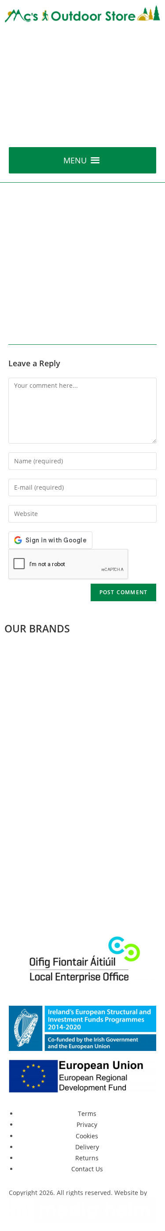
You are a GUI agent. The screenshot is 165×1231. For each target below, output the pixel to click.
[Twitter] (44, 904)
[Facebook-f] (20, 904)
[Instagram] (91, 904)
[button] (75, 160)
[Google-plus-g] (67, 904)
